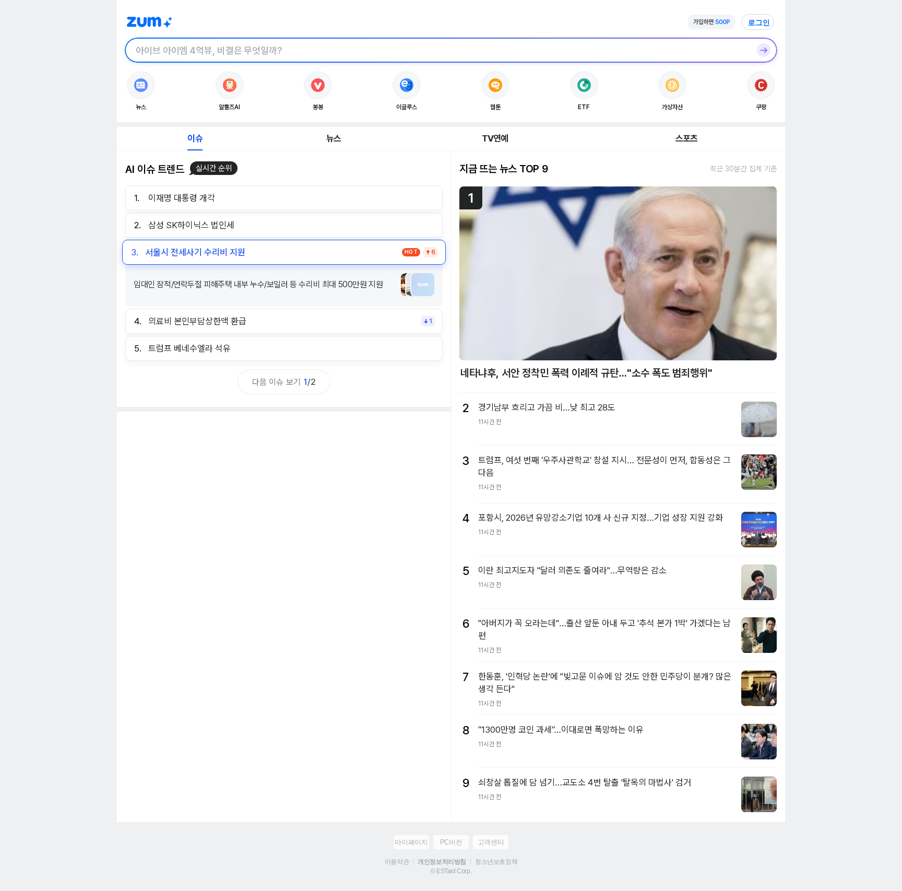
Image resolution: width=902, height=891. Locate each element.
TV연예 (495, 138)
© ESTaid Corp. (451, 871)
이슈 (194, 138)
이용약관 (397, 861)
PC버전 (451, 842)
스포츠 (686, 138)
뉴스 (333, 138)
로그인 (759, 22)
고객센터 (491, 842)
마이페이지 (411, 842)
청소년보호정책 (496, 861)
